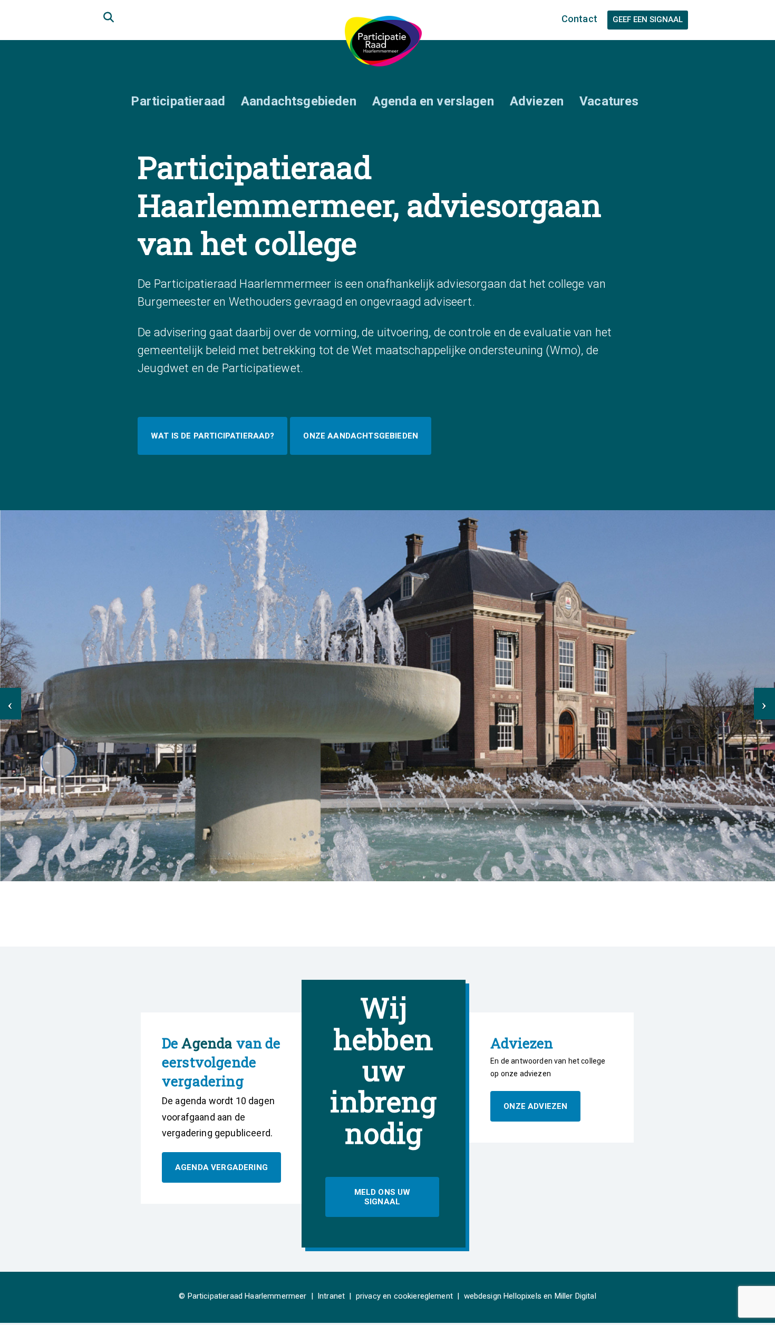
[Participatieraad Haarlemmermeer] (383, 40)
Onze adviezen (535, 1106)
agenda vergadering (221, 1167)
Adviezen (537, 101)
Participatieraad (178, 101)
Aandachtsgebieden (298, 101)
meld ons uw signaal (382, 1196)
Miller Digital (575, 1296)
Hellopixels (522, 1296)
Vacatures (608, 101)
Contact (579, 18)
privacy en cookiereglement (404, 1296)
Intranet (331, 1296)
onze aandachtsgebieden (360, 436)
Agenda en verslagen (433, 101)
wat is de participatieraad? (212, 436)
